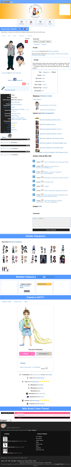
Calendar (38, 448)
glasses (13, 119)
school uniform (20, 118)
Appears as (46, 72)
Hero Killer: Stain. (49, 182)
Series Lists (39, 444)
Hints (21, 287)
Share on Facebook (15, 80)
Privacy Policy (28, 461)
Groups (44, 44)
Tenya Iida (5, 29)
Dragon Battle (42, 393)
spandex (24, 119)
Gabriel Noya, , (15, 115)
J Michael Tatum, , (16, 113)
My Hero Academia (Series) (48, 120)
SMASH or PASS (6, 301)
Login (39, 277)
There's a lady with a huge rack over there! (56, 190)
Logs (28, 84)
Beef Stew (14, 129)
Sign (9, 125)
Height (8, 127)
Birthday (7, 123)
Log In (11, 2)
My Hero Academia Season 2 (48, 129)
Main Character (15, 102)
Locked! (27, 291)
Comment (36, 44)
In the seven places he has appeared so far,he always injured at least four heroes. (52, 195)
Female (14, 35)
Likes (8, 129)
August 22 (14, 123)
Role (9, 102)
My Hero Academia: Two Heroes (49, 138)
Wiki (9, 461)
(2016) (53, 124)
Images (35, 206)
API (6, 461)
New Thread (42, 408)
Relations (36, 96)
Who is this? (21, 415)
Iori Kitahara (36, 367)
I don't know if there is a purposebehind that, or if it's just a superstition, (49, 201)
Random (3, 35)
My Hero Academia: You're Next (49, 147)
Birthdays (21, 24)
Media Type (7, 107)
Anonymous (20, 413)
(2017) (60, 129)
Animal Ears (29, 35)
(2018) (60, 133)
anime (13, 107)
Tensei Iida (53, 105)
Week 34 (5, 442)
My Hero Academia (16, 73)
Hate (48, 41)
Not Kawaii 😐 (44, 354)
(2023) (65, 143)
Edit (24, 84)
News (37, 446)
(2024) (61, 147)
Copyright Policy (59, 464)
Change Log (20, 461)
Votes (25, 301)
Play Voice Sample (10, 90)
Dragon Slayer (36, 374)
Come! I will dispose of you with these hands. (56, 162)
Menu (4, 137)
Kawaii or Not (17, 301)
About (3, 461)
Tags (37, 442)
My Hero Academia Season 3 (48, 133)
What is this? (24, 286)
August (5, 436)
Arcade (50, 24)
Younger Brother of (45, 105)
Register (50, 277)
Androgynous (22, 35)
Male (9, 35)
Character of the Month (6, 154)
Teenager (45, 87)
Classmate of (43, 109)
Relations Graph (46, 96)
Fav (36, 41)
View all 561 (43, 156)
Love (42, 41)
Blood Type (7, 132)
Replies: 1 (20, 417)
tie (16, 119)
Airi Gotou (10, 453)
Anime (31, 24)
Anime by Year (40, 449)
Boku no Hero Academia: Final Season (51, 152)
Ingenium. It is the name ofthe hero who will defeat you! (47, 167)
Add (49, 156)
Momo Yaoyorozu (12, 441)
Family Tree (42, 284)
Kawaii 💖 (27, 354)
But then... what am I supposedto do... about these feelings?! (48, 172)
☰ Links (27, 38)
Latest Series (39, 440)
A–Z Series (39, 436)
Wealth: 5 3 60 (19, 29)
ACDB (6, 2)
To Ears (44, 84)
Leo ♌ (13, 125)
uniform (13, 118)
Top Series (39, 438)
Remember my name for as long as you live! (56, 177)
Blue (43, 78)
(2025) (66, 152)
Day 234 (5, 448)
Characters (40, 24)
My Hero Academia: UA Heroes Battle (51, 143)
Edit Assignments (48, 113)
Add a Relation (37, 99)
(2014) (59, 120)
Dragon (42, 396)
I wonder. (46, 186)
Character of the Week (6, 148)
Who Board (28, 408)
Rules (34, 461)
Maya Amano (11, 447)
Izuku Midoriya (51, 109)
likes (38, 162)
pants (19, 119)
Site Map (13, 461)
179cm (13, 127)
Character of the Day (6, 142)
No (43, 90)
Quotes (22, 363)
